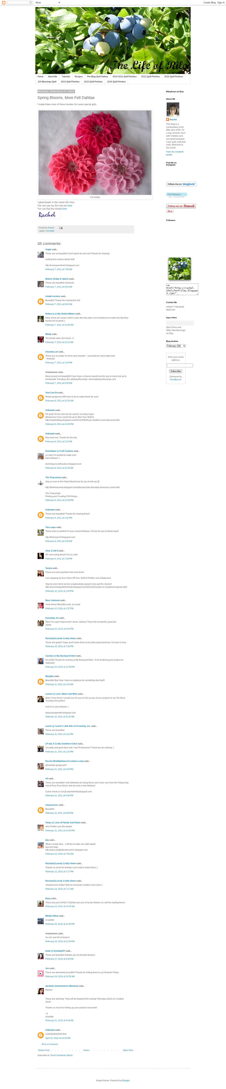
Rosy (48, 898)
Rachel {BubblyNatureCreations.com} (64, 761)
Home (40, 76)
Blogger (126, 1080)
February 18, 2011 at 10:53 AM (60, 976)
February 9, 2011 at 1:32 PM (58, 518)
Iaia (47, 840)
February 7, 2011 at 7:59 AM (58, 269)
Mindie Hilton (51, 916)
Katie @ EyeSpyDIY (55, 951)
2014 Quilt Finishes (70, 81)
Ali (46, 778)
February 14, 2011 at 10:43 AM (60, 906)
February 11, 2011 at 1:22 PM (59, 751)
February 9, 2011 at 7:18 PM (58, 558)
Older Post (128, 1050)
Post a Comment (50, 1044)
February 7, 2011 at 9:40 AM (58, 304)
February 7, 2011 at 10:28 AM (59, 325)
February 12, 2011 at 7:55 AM (59, 854)
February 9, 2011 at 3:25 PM (58, 541)
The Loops (50, 527)
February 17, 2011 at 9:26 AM (59, 959)
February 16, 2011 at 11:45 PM (60, 924)
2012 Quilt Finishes (150, 76)
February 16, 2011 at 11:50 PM (60, 941)
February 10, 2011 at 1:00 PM (59, 591)
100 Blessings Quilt (47, 81)
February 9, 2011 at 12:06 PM (59, 500)
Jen (47, 968)
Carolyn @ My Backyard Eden (60, 656)
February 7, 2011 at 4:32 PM (58, 383)
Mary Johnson (52, 600)
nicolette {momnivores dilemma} (61, 986)
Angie (48, 249)
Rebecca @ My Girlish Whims (60, 314)
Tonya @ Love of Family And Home (62, 822)
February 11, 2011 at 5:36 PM (59, 795)
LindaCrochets (52, 296)
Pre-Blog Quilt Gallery (97, 76)
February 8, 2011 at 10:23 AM (59, 401)
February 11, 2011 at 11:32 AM (59, 716)
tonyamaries (51, 805)
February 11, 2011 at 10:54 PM (60, 830)
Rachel (173, 119)
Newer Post (43, 1050)
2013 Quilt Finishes (173, 76)
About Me (52, 76)
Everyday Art (52, 618)
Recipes (79, 76)
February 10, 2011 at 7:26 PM (59, 646)
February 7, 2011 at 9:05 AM (58, 287)
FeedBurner (176, 379)
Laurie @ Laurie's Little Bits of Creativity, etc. (68, 726)
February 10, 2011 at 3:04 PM (59, 629)
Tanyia (48, 568)
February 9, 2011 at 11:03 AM (59, 468)
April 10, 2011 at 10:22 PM (57, 1038)
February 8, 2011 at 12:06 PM (59, 424)
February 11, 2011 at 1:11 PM (59, 734)
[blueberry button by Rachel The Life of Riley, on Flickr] (179, 282)
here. (70, 205)
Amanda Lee (51, 352)
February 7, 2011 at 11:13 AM (59, 342)
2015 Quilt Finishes (93, 81)
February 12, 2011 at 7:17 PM (59, 871)
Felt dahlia (50, 231)
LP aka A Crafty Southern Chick (61, 743)
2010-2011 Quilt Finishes (125, 76)
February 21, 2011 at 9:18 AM (59, 1020)
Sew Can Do (51, 392)
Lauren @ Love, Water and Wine (61, 694)
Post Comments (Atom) (61, 1055)
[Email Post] (60, 228)
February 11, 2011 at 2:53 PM (59, 769)
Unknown (50, 410)
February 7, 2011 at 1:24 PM (58, 362)
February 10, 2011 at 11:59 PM (60, 667)
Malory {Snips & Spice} (57, 279)
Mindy (48, 334)
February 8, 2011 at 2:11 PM (58, 441)
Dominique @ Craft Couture (59, 451)
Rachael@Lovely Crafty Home (60, 638)
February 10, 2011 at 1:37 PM (59, 608)
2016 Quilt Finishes (116, 81)
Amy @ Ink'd (51, 551)
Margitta (49, 676)
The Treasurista (53, 477)
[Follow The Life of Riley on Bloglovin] (181, 186)
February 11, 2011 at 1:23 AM (59, 684)
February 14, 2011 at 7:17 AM (59, 889)
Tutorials (66, 76)
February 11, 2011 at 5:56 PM (59, 813)
